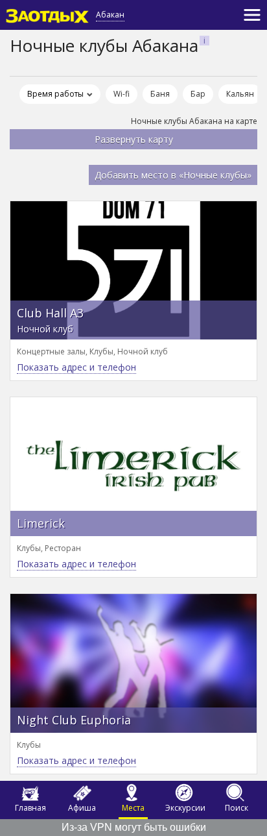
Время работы (55, 93)
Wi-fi (121, 93)
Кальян (240, 93)
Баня (160, 93)
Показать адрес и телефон (76, 367)
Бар (198, 93)
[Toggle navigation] (252, 15)
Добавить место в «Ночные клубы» (173, 175)
